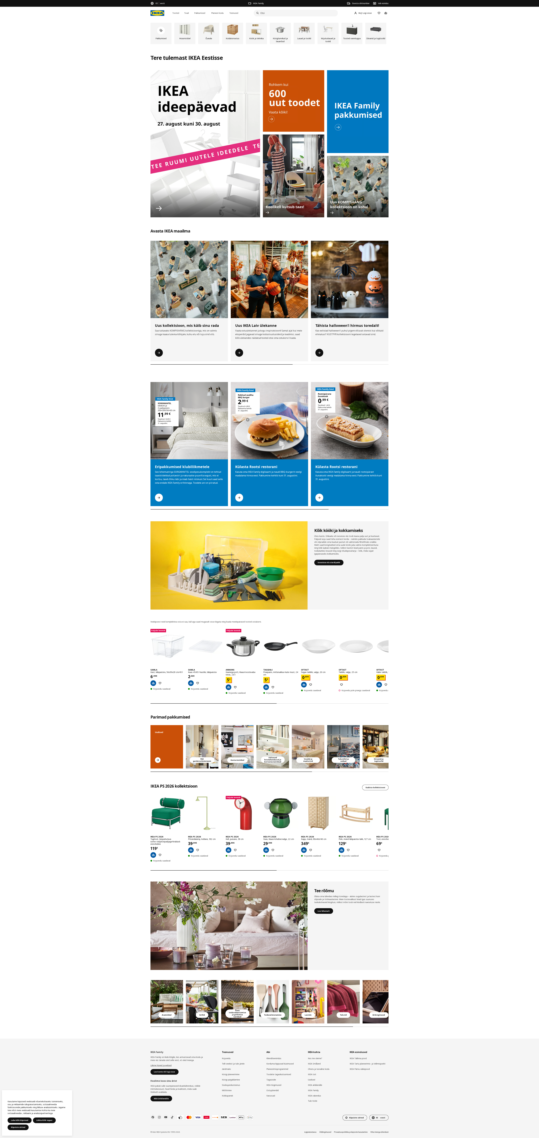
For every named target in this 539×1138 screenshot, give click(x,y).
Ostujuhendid (272, 1090)
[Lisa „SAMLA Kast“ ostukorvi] (153, 683)
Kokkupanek (227, 1095)
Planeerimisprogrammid (277, 1069)
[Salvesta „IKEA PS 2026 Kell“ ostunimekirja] (235, 850)
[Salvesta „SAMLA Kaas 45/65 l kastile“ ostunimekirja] (197, 683)
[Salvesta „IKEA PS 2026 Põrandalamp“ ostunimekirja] (197, 850)
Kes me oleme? (315, 1058)
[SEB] (223, 1117)
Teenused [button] (233, 13)
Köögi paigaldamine (231, 1079)
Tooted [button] (175, 13)
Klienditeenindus (273, 1058)
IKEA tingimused (273, 1085)
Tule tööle (312, 1101)
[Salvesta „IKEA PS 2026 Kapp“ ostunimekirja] (310, 850)
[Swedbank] (215, 1117)
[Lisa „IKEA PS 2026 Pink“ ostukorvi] (341, 850)
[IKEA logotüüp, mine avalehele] (157, 13)
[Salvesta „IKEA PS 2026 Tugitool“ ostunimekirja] (160, 855)
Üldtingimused (325, 1132)
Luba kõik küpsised (19, 1120)
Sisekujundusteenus (231, 1085)
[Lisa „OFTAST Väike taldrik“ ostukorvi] (379, 684)
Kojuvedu (226, 1058)
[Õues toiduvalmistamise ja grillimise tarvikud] (237, 1001)
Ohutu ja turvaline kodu (318, 1069)
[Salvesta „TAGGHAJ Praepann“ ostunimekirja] (273, 687)
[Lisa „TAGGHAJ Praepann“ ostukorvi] (266, 687)
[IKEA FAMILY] (358, 111)
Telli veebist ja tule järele (233, 1063)
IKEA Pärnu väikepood (360, 1069)
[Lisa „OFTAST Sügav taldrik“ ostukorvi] (304, 684)
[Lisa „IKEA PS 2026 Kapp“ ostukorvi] (304, 850)
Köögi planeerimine (230, 1074)
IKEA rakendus (314, 1095)
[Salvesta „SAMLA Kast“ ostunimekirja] (160, 683)
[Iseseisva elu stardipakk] (229, 565)
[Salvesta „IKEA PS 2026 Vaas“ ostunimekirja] (273, 850)
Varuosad (270, 1095)
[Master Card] (189, 1117)
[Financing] (180, 1117)
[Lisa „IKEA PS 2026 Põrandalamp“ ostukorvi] (191, 850)
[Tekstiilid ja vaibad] (343, 1001)
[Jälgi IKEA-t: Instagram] (159, 1117)
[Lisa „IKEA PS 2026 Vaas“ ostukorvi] (266, 850)
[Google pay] (249, 1117)
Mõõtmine (227, 1090)
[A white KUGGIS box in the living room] (272, 746)
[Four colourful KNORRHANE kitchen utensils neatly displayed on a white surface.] (272, 1001)
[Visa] (197, 1117)
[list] (269, 33)
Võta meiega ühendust (379, 1132)
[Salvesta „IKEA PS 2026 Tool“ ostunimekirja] (379, 850)
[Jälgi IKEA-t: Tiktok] (172, 1117)
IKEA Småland (314, 1063)
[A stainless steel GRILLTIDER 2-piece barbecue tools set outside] (202, 1001)
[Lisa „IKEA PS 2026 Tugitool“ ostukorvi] (153, 855)
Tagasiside (271, 1079)
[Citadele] (206, 1117)
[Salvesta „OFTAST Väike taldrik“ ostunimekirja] (386, 684)
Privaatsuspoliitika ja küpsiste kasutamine (351, 1132)
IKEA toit (312, 1074)
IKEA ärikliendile (315, 1085)
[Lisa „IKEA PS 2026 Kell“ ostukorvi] (228, 850)
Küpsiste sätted (18, 1127)
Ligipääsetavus (310, 1132)
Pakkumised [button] (199, 13)
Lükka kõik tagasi (44, 1120)
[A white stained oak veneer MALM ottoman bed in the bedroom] (308, 746)
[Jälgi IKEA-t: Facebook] (152, 1117)
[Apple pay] (241, 1117)
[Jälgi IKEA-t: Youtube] (165, 1117)
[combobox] (295, 13)
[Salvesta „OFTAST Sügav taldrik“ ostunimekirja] (310, 684)
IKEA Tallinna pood (358, 1058)
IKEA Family (313, 1090)
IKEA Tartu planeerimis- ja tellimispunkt (367, 1063)
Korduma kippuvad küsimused (280, 1063)
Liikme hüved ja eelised (161, 1065)
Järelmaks (226, 1069)
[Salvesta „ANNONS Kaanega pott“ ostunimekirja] (235, 687)
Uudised (311, 1079)
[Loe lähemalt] (229, 926)
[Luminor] (232, 1117)
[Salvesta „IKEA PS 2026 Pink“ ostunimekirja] (348, 850)
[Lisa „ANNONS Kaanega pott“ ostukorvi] (228, 687)
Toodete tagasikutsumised (278, 1074)
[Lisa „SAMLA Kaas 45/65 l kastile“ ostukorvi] (191, 683)
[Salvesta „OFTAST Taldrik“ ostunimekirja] (341, 684)
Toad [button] (186, 13)
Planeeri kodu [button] (217, 13)
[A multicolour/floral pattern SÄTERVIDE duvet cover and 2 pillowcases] (343, 746)
